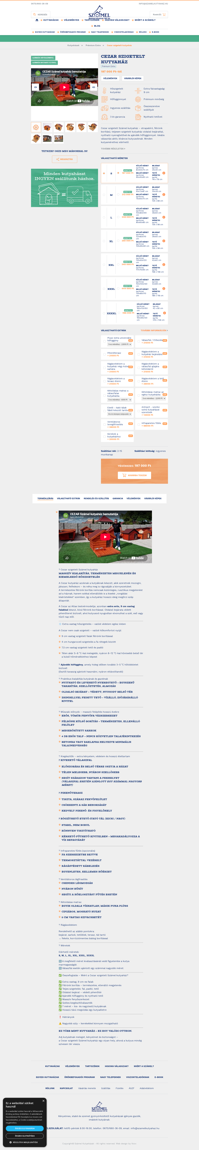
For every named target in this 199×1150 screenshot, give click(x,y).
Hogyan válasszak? (117, 20)
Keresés (42, 14)
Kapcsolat (66, 1088)
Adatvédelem (147, 1088)
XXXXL (104, 313)
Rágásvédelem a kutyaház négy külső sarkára (104, 368)
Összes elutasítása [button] (25, 1136)
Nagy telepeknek (100, 32)
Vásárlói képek (132, 78)
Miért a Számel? (145, 20)
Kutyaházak (51, 20)
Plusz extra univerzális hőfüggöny (104, 341)
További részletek (112, 148)
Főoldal (37, 20)
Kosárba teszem (137, 475)
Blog (97, 26)
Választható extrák (68, 498)
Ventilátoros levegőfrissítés (104, 424)
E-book (155, 32)
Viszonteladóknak (124, 32)
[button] (25, 1142)
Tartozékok (92, 20)
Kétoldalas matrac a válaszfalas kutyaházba (104, 395)
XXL (104, 265)
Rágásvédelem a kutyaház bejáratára (139, 354)
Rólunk (143, 32)
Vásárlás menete (87, 1088)
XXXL (104, 289)
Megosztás (66, 159)
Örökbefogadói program (73, 32)
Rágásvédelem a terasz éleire (104, 381)
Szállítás (105, 1088)
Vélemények (71, 20)
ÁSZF (131, 1088)
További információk (153, 330)
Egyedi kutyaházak (45, 32)
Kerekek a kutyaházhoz (104, 437)
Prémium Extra (93, 45)
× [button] (43, 1101)
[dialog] (25, 1122)
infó (130, 341)
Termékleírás (45, 498)
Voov (133, 1143)
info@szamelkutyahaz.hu (153, 3)
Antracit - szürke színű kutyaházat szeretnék (139, 411)
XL (104, 241)
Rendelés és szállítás (96, 498)
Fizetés (119, 1088)
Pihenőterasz (104, 354)
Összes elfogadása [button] (25, 1128)
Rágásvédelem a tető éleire (139, 381)
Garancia (118, 498)
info (164, 173)
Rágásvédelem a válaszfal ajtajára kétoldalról (139, 368)
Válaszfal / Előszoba (139, 341)
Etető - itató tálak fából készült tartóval (104, 411)
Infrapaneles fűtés (139, 424)
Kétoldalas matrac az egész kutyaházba (139, 395)
